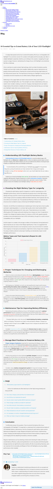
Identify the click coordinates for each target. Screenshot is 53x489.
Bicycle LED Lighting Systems (12, 9)
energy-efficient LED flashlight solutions (21, 457)
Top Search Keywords (10, 25)
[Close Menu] (1, 5)
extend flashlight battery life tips (41, 453)
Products (5, 8)
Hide (16, 138)
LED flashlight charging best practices (20, 456)
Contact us (5, 27)
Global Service (9, 23)
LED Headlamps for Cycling (12, 17)
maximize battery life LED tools (37, 456)
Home (4, 7)
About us (5, 28)
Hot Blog (8, 24)
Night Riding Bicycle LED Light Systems (14, 18)
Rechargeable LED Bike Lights (12, 10)
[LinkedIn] (1, 2)
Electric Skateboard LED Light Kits (13, 11)
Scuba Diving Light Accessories (12, 20)
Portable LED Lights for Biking (12, 16)
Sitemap (24, 485)
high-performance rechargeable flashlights (22, 455)
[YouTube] (3, 2)
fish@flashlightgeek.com (7, 1)
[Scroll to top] (1, 487)
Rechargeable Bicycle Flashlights (12, 14)
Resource (5, 22)
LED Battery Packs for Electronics (13, 21)
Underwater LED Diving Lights (12, 13)
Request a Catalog (4, 30)
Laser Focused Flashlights (11, 15)
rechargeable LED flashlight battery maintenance (23, 453)
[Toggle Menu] (16, 3)
